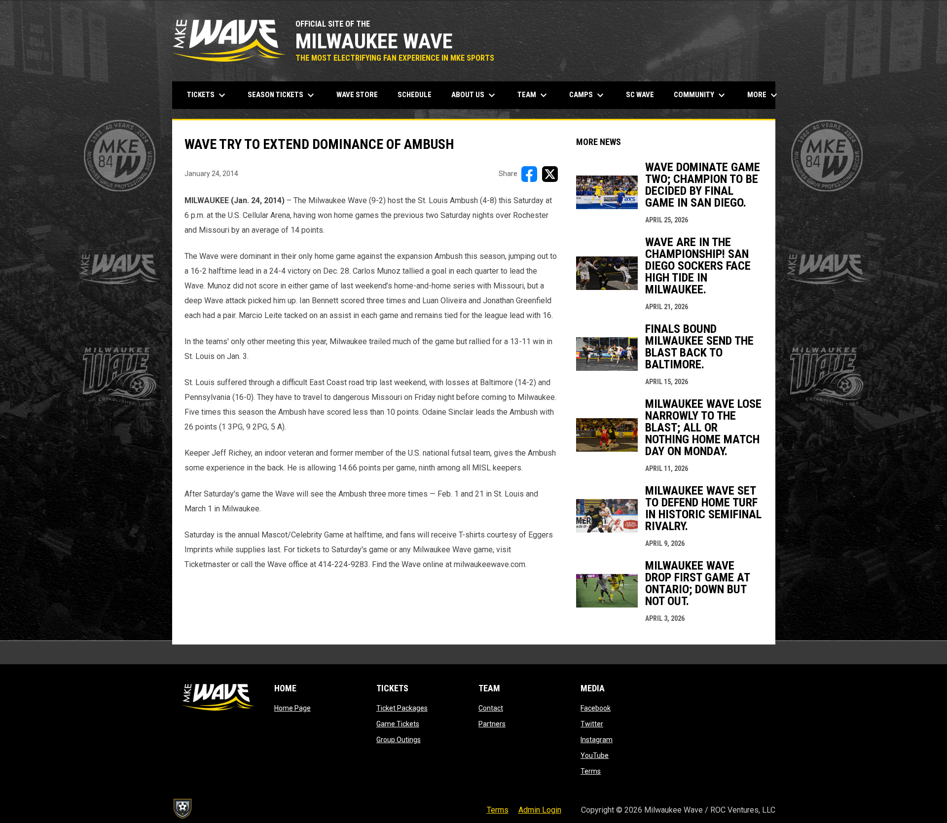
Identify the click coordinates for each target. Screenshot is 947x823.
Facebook (596, 708)
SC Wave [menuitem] (643, 94)
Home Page (292, 708)
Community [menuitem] (701, 95)
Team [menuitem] (533, 95)
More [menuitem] (763, 95)
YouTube (595, 755)
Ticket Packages (402, 708)
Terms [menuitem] (498, 810)
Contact (490, 708)
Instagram (597, 740)
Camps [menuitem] (587, 95)
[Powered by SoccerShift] (182, 809)
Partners (492, 724)
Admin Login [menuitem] (539, 810)
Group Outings (398, 740)
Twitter (592, 724)
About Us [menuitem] (474, 95)
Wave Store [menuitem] (360, 94)
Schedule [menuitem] (415, 94)
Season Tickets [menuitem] (282, 95)
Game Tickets (397, 724)
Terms (591, 771)
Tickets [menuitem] (207, 95)
